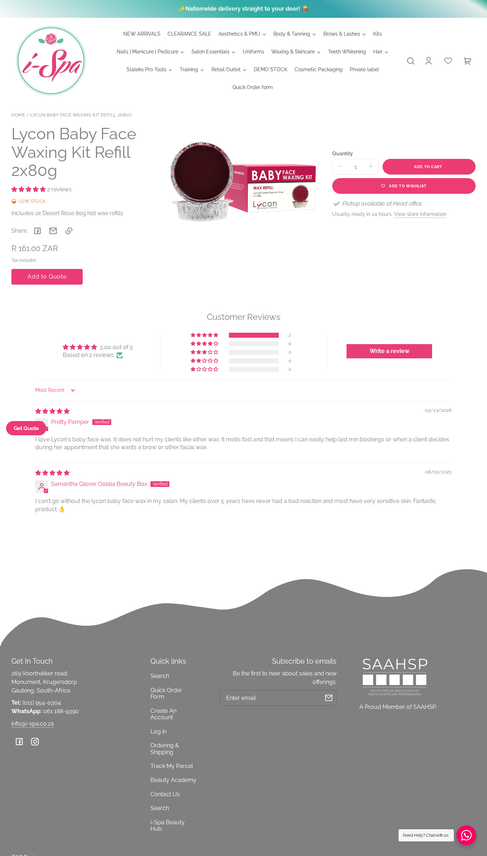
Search (159, 676)
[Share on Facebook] (37, 231)
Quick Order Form (166, 693)
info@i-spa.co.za (32, 723)
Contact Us (165, 794)
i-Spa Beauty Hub (167, 825)
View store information (420, 214)
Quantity (342, 153)
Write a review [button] (389, 351)
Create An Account (163, 714)
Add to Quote (47, 276)
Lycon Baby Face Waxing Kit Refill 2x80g (81, 115)
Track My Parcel (171, 766)
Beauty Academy (173, 780)
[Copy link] (69, 231)
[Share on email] (53, 231)
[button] (411, 61)
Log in (158, 731)
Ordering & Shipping (164, 748)
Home (18, 115)
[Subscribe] (329, 698)
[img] (52, 411)
